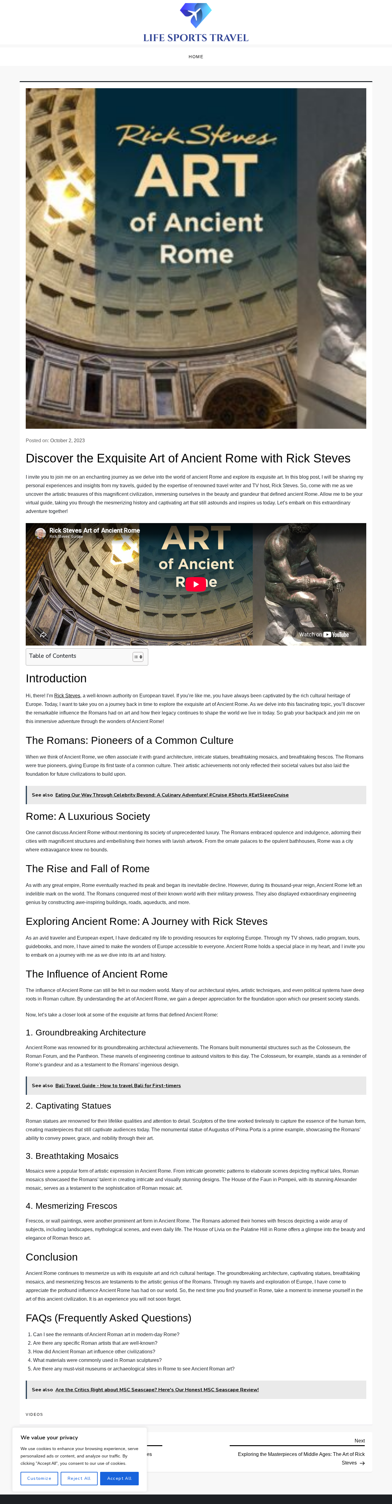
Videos (34, 1414)
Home (196, 56)
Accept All (119, 1478)
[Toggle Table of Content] (135, 657)
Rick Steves (67, 695)
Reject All (79, 1478)
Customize (39, 1478)
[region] (79, 1459)
